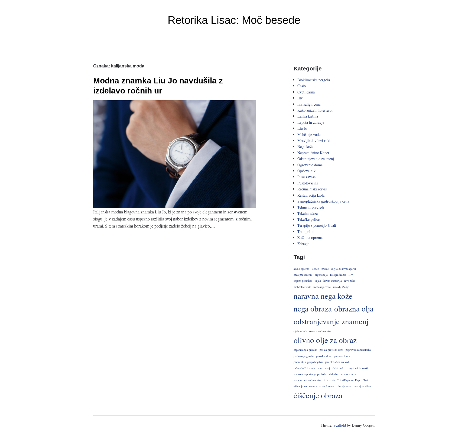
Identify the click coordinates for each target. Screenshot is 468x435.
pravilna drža (324, 356)
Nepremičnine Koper (313, 152)
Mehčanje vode (308, 134)
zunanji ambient (362, 386)
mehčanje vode (322, 287)
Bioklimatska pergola (313, 79)
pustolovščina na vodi (337, 362)
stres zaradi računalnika (307, 380)
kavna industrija (332, 281)
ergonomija (321, 275)
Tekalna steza (307, 213)
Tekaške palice (308, 219)
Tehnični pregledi (310, 207)
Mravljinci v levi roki (313, 140)
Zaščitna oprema (310, 237)
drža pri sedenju (303, 275)
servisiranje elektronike (331, 368)
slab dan (333, 374)
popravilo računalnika (358, 350)
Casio (301, 85)
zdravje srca (343, 386)
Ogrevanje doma (310, 164)
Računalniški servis (312, 188)
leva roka (349, 281)
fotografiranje (338, 275)
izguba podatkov (303, 281)
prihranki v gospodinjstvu (308, 362)
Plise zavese (306, 176)
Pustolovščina (307, 183)
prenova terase (342, 356)
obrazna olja (353, 308)
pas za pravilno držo (331, 350)
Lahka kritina (307, 116)
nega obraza (313, 308)
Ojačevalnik (306, 170)
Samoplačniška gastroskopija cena (323, 201)
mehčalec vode (302, 287)
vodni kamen (326, 386)
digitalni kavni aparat (343, 269)
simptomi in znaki (357, 368)
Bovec (315, 269)
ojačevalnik (300, 331)
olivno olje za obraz (325, 340)
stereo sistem (348, 374)
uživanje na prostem (305, 386)
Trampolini (305, 231)
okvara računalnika (320, 331)
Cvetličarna (306, 92)
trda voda (329, 380)
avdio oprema (301, 269)
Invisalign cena (308, 104)
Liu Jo (302, 128)
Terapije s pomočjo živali (316, 225)
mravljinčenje (341, 287)
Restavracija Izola (310, 195)
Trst (365, 380)
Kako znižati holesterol (315, 110)
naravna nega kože (323, 295)
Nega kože (305, 146)
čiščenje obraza (318, 395)
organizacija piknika (305, 350)
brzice (325, 269)
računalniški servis (304, 368)
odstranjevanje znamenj (331, 321)
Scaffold (339, 425)
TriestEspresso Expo (349, 380)
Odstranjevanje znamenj (315, 158)
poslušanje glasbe (304, 356)
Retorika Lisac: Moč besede (234, 20)
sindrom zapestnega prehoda (310, 374)
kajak (318, 281)
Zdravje (303, 243)
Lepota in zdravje (310, 122)
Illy (300, 97)
